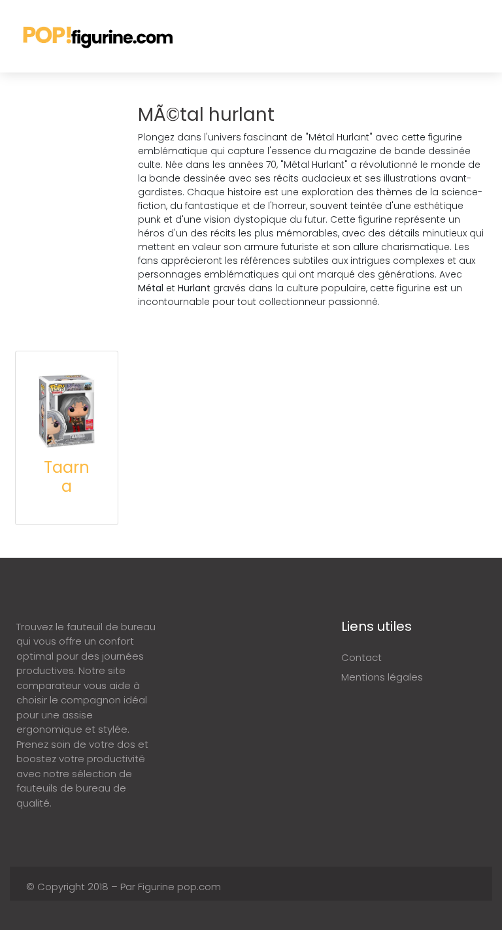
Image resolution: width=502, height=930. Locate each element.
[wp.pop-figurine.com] (99, 36)
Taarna (67, 477)
